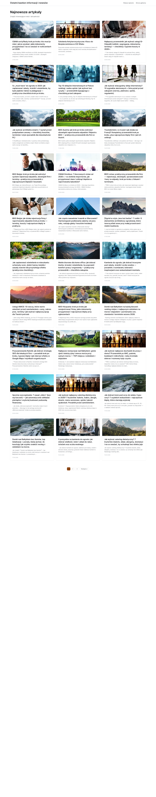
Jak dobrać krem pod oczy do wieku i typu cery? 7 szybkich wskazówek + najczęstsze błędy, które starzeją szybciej (123, 397)
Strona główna (141, 3)
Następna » (84, 469)
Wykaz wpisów (128, 3)
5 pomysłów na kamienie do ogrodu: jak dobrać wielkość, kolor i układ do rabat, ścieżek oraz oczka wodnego (75, 441)
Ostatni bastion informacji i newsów (29, 3)
